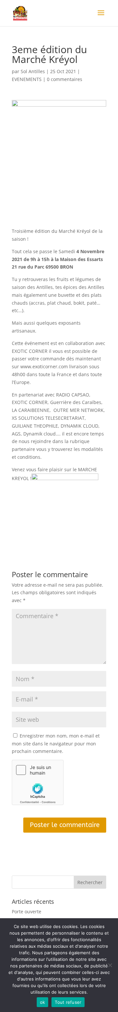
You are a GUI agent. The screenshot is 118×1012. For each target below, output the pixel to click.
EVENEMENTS (27, 79)
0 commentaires (64, 79)
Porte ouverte (26, 911)
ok (42, 1002)
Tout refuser (68, 1002)
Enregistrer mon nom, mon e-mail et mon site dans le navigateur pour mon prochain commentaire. (56, 744)
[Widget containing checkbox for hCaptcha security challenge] (38, 782)
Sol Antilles (33, 71)
